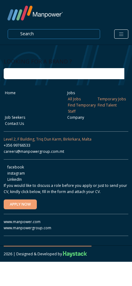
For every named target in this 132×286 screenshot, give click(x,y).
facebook (15, 167)
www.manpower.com (22, 221)
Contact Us (14, 123)
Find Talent (107, 105)
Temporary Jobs (112, 99)
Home (10, 92)
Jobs (71, 92)
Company (75, 117)
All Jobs (74, 99)
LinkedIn (14, 179)
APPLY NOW (20, 204)
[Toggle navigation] (121, 34)
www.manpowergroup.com (27, 227)
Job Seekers (15, 117)
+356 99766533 (17, 145)
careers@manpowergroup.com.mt (34, 151)
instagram (15, 173)
